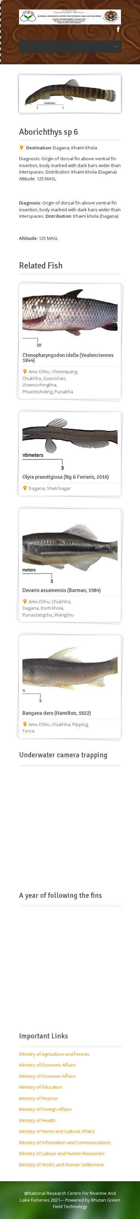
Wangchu (64, 615)
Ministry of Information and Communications (64, 1142)
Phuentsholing (37, 392)
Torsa (28, 731)
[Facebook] (118, 29)
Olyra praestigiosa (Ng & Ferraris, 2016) (65, 477)
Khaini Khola (84, 148)
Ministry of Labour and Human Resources (62, 1153)
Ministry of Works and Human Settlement (61, 1165)
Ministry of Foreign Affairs (45, 1109)
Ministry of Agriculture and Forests (54, 1054)
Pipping (80, 724)
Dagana (61, 148)
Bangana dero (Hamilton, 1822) (56, 713)
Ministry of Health (37, 1120)
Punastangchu (37, 615)
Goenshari (54, 378)
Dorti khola (52, 608)
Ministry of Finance (38, 1098)
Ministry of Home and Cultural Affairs (57, 1131)
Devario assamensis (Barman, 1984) (61, 590)
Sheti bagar (59, 488)
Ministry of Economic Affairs (47, 1065)
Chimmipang (64, 371)
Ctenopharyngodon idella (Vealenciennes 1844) (67, 358)
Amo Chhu (39, 371)
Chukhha (31, 378)
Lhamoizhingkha (39, 385)
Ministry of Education (40, 1087)
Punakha (63, 392)
